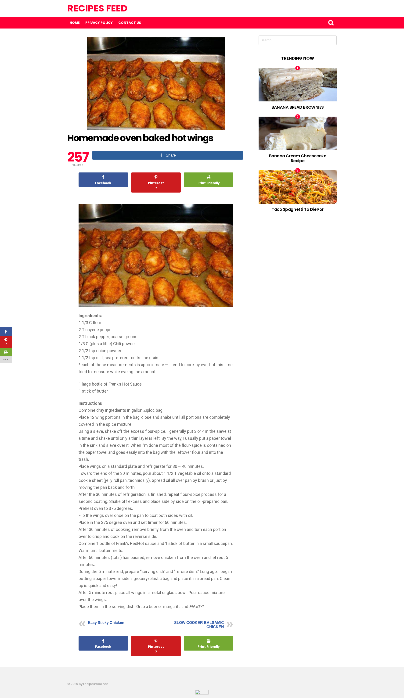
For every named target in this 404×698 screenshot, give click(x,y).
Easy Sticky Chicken (106, 623)
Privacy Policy (99, 22)
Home (75, 22)
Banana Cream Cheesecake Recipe (297, 158)
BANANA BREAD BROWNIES (297, 107)
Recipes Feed (97, 8)
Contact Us (129, 22)
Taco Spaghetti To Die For (298, 209)
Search (330, 23)
